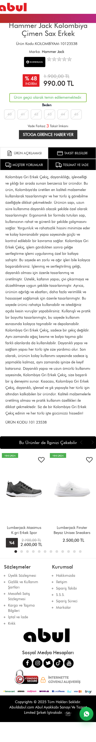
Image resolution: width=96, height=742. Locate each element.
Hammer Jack (53, 51)
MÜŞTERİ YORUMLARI (27, 165)
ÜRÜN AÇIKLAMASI (27, 153)
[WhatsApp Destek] (86, 714)
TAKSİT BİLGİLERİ (75, 153)
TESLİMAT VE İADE (75, 165)
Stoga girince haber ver (48, 134)
